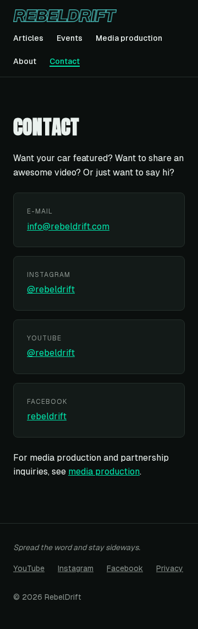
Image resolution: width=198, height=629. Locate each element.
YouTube (29, 568)
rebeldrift (47, 416)
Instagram (76, 568)
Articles (28, 38)
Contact (65, 61)
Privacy (169, 568)
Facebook (125, 568)
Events (69, 38)
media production (104, 471)
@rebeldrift (51, 289)
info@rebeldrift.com (68, 226)
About (24, 61)
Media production (129, 38)
